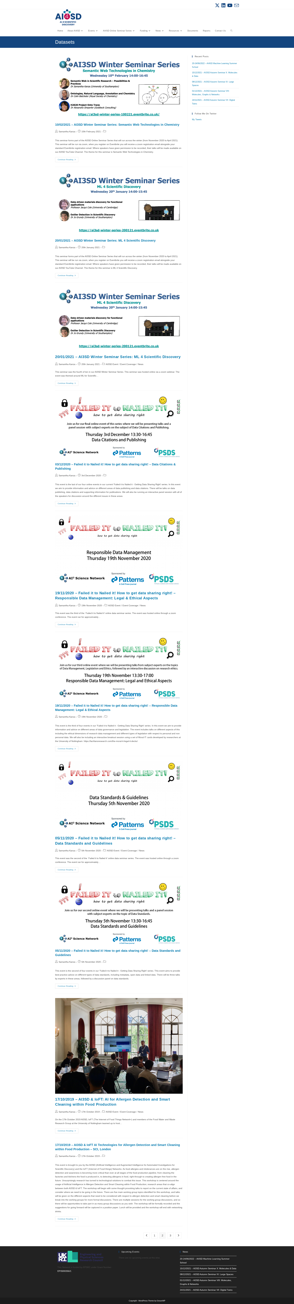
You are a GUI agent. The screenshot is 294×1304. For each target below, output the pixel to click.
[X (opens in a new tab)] (217, 5)
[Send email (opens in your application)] (236, 5)
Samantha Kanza (67, 131)
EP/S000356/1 (64, 1271)
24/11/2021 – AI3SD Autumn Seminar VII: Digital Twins (206, 1290)
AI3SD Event (112, 364)
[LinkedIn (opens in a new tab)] (223, 5)
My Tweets (197, 119)
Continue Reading (68, 160)
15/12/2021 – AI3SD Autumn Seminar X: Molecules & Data (208, 1268)
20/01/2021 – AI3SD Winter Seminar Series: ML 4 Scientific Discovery (105, 240)
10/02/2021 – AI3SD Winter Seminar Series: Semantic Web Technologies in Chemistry (117, 124)
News (140, 364)
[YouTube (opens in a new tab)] (229, 5)
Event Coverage (128, 364)
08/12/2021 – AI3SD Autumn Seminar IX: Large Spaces (206, 1274)
